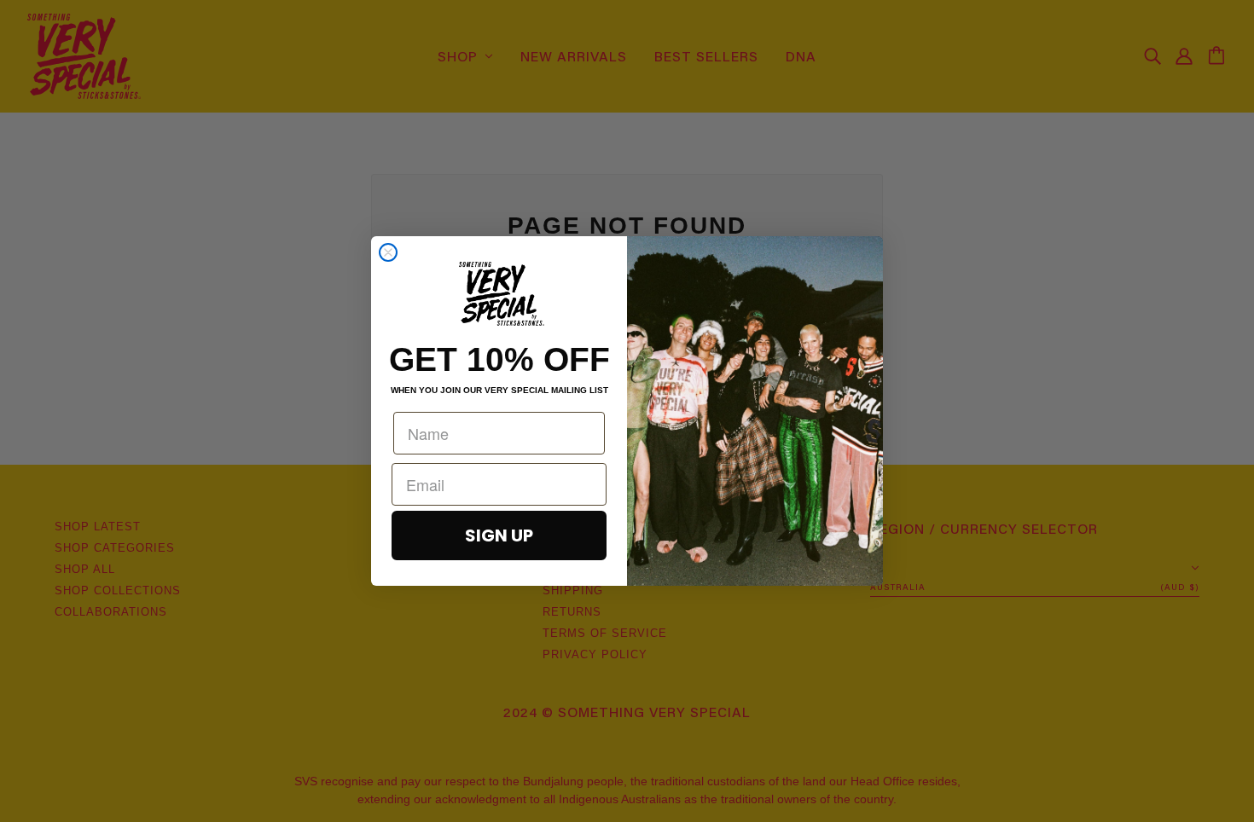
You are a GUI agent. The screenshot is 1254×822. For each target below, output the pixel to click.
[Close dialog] (388, 252)
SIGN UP (499, 535)
